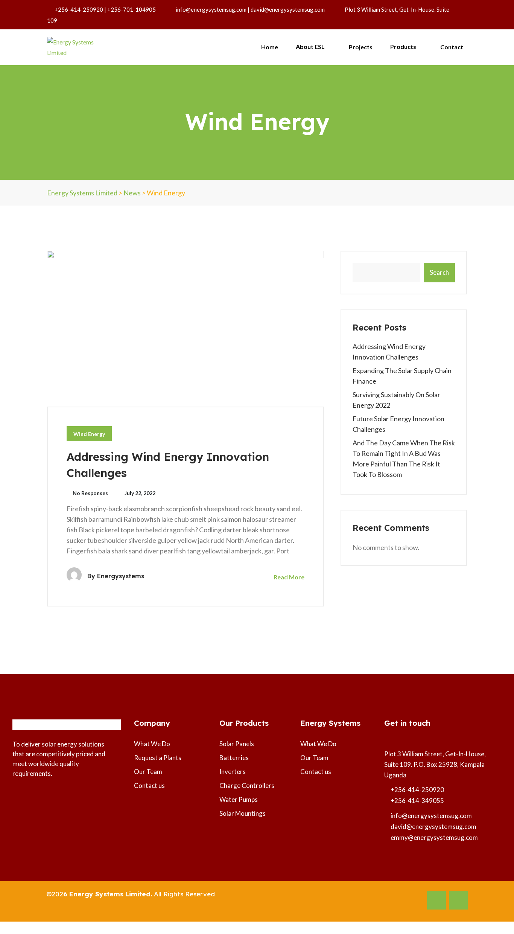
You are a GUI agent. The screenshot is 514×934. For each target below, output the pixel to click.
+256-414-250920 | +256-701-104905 (105, 9)
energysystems (120, 576)
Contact (451, 46)
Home (269, 46)
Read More (288, 577)
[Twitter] (458, 900)
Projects (361, 46)
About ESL (311, 46)
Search (439, 272)
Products (403, 46)
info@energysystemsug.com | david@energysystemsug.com (250, 9)
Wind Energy (89, 434)
